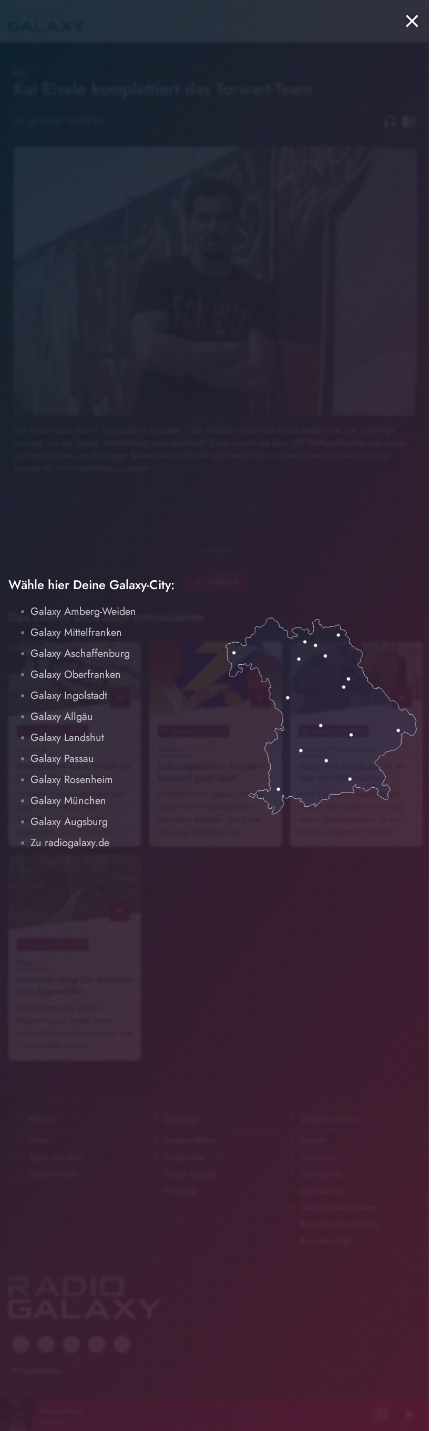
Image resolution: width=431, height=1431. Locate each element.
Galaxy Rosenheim (71, 779)
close (412, 21)
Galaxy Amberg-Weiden (83, 611)
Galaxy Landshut (67, 737)
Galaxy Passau (62, 758)
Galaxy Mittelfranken (76, 632)
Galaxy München (68, 800)
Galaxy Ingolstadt (68, 695)
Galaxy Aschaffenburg (80, 653)
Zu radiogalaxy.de (69, 842)
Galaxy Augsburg (69, 821)
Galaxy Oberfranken (75, 674)
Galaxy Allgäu (61, 716)
